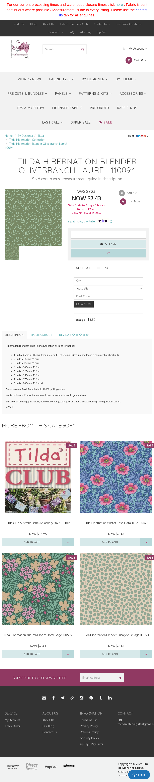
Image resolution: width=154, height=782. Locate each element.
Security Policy (89, 738)
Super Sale (81, 122)
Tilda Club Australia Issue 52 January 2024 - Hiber (38, 523)
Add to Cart (32, 541)
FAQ (71, 32)
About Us (48, 24)
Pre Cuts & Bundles (26, 93)
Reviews (65, 334)
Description (14, 334)
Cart (138, 60)
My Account (136, 48)
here (119, 5)
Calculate (85, 304)
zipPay (101, 32)
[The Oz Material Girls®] (20, 48)
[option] (33, 217)
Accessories (132, 93)
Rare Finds (127, 108)
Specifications (41, 334)
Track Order (12, 726)
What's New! (29, 79)
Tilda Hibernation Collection (27, 139)
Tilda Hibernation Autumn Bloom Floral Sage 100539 (38, 635)
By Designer (93, 79)
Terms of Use (88, 720)
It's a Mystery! (30, 108)
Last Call (51, 122)
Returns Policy (89, 732)
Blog (33, 24)
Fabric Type (60, 79)
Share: (131, 136)
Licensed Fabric (67, 108)
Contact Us (56, 32)
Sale (107, 122)
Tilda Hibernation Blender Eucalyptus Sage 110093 (116, 635)
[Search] (82, 49)
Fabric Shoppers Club (74, 24)
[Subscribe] (119, 677)
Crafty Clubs (102, 24)
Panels (62, 93)
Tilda (40, 135)
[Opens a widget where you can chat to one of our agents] (139, 775)
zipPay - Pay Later (91, 744)
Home (9, 135)
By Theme (125, 79)
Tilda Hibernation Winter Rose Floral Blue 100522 (116, 523)
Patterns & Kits (94, 93)
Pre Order (99, 108)
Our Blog (48, 726)
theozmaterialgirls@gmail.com (133, 724)
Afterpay (85, 32)
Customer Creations (129, 24)
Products (18, 24)
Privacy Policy (89, 726)
